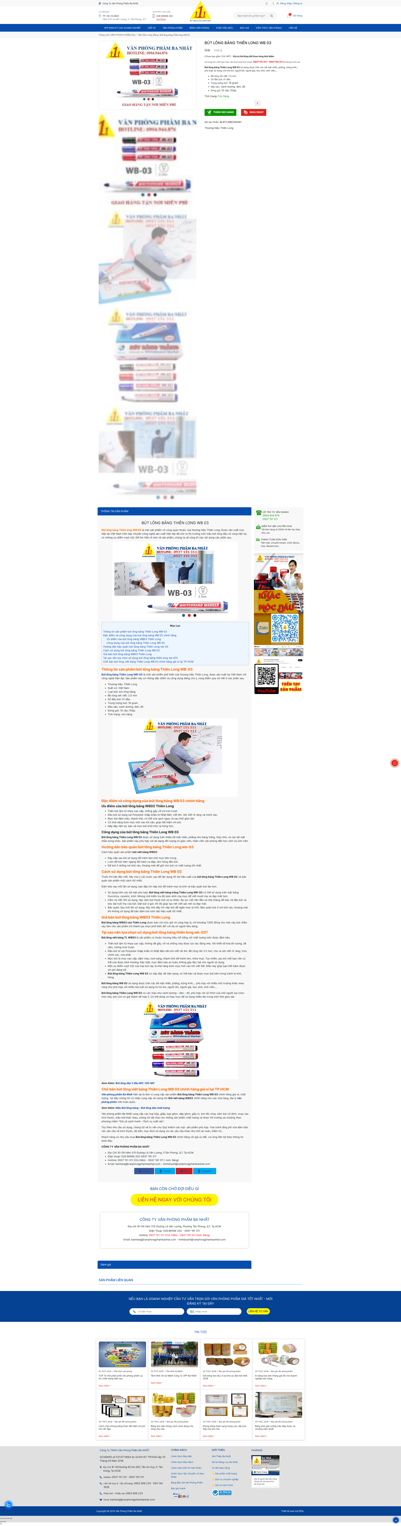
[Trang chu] (267, 3)
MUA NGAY (256, 112)
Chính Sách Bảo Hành (182, 1462)
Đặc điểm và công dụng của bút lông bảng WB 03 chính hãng (139, 635)
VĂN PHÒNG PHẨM (120, 35)
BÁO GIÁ (244, 27)
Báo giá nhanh (178, 1488)
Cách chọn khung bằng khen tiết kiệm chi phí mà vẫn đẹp (122, 1427)
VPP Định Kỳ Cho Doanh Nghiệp (122, 27)
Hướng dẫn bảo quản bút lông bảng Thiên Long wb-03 (135, 646)
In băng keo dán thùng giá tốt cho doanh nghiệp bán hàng (276, 1377)
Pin (185, 1171)
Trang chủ (104, 35)
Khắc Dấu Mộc (224, 27)
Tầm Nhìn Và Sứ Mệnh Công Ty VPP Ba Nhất (173, 1375)
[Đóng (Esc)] (10, 1518)
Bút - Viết (137, 35)
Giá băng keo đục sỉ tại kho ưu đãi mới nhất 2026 (225, 1377)
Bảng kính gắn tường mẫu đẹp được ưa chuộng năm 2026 (275, 1427)
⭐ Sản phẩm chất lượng (224, 1473)
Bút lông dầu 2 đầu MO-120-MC (135, 1083)
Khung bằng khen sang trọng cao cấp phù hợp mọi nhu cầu (224, 1427)
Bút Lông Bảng (150, 35)
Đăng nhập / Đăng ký (291, 3)
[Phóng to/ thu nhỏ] (1, 1518)
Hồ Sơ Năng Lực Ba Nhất (225, 1462)
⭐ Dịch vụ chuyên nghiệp (225, 1479)
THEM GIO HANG (223, 112)
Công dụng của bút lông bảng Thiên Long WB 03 (136, 642)
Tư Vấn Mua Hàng (221, 1468)
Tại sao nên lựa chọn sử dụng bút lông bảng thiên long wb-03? (140, 657)
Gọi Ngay (161, 19)
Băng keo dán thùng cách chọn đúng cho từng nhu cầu (172, 1427)
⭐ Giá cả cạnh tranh (222, 1485)
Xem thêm (104, 1385)
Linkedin (206, 1171)
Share (145, 1171)
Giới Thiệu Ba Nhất (221, 1456)
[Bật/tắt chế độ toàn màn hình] (4, 1518)
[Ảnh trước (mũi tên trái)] (1, 1521)
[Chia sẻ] (7, 1518)
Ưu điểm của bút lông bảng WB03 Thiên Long (134, 639)
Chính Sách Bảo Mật (181, 1456)
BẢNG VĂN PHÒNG (199, 27)
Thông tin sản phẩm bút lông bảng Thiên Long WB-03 (135, 631)
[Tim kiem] (272, 16)
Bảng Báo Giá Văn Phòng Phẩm (187, 1482)
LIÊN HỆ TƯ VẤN (258, 1311)
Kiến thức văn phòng (269, 27)
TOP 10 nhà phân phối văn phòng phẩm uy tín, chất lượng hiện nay (121, 1377)
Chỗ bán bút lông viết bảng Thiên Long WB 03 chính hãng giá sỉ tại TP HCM (148, 661)
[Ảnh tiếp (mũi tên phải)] (4, 1521)
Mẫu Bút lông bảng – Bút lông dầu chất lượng (143, 1107)
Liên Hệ (293, 27)
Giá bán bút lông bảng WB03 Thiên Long (127, 654)
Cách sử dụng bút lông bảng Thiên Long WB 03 (131, 650)
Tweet (166, 1171)
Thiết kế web (287, 1511)
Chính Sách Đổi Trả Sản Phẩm (186, 1468)
